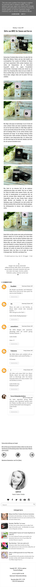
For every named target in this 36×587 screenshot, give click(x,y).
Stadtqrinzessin (21, 316)
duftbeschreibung (9, 267)
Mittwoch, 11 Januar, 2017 (28, 397)
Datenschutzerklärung (21, 576)
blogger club (12, 265)
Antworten (14, 297)
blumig (17, 265)
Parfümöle (9, 272)
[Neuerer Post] (4, 457)
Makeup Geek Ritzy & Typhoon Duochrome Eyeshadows (21, 514)
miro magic (15, 271)
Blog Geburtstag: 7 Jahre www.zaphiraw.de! (19, 543)
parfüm (26, 271)
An (11, 304)
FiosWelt (13, 286)
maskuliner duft (23, 269)
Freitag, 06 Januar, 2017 (28, 350)
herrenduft (15, 269)
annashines (14, 326)
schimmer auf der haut (22, 272)
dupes (19, 267)
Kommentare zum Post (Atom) (14, 460)
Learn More (15, 14)
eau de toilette (8, 269)
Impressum (12, 576)
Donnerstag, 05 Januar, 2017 (27, 286)
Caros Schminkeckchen (18, 396)
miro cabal (9, 271)
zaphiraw (24, 568)
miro (28, 269)
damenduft (23, 265)
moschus (21, 271)
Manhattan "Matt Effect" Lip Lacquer (17, 523)
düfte (16, 267)
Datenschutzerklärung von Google (10, 443)
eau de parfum (25, 267)
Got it (23, 14)
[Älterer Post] (32, 457)
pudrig (14, 272)
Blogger (21, 570)
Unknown (14, 351)
